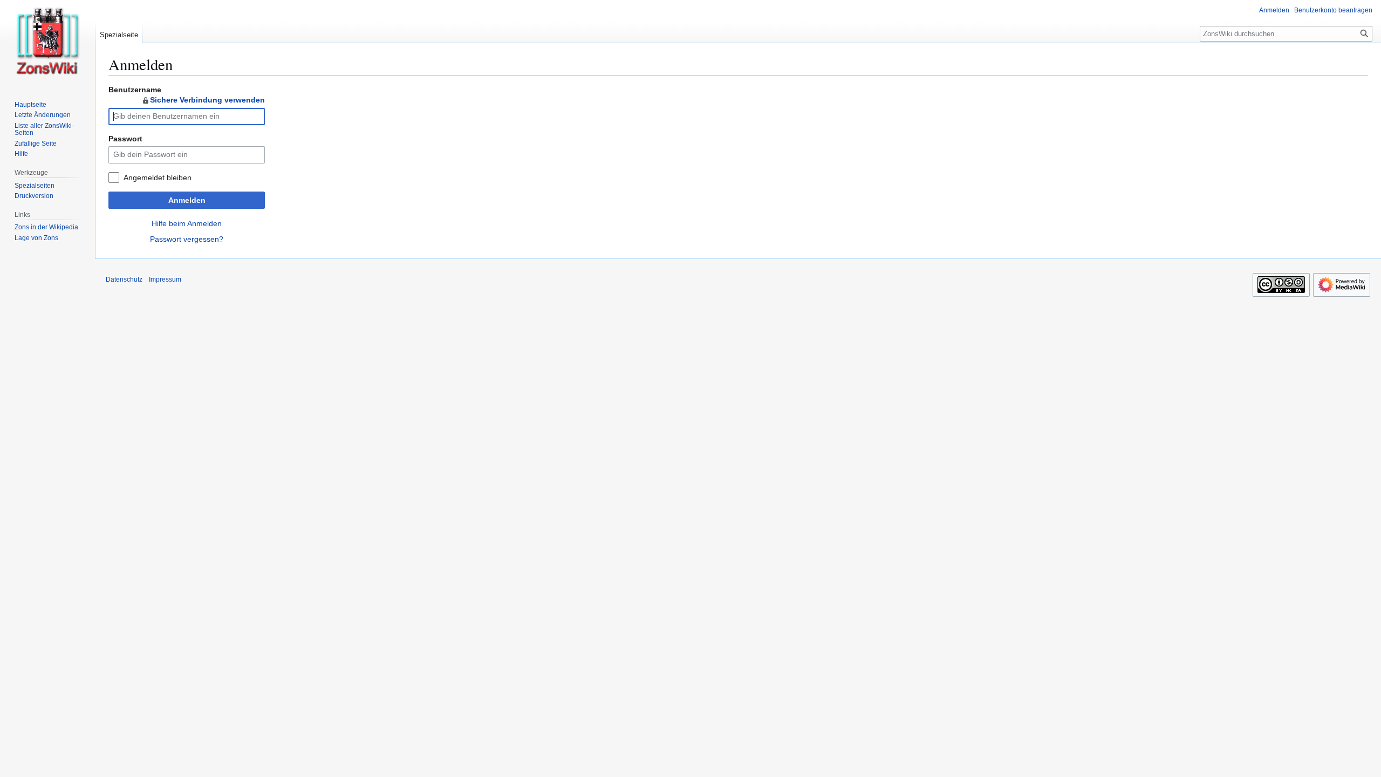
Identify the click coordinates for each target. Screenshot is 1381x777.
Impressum (165, 279)
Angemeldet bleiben (158, 177)
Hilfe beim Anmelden (187, 223)
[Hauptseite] (47, 43)
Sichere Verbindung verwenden (207, 100)
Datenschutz (124, 279)
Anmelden (187, 200)
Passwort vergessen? (186, 239)
